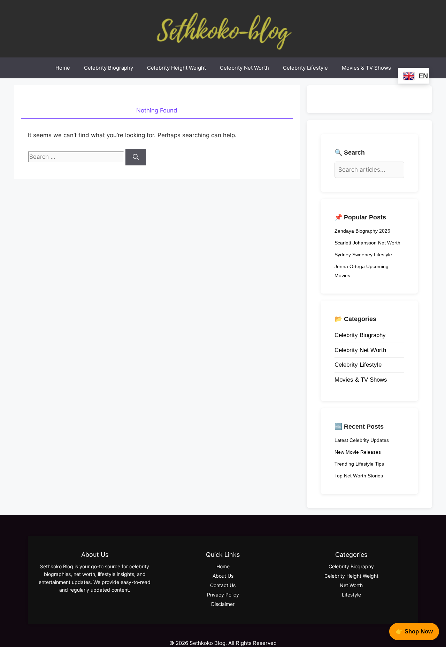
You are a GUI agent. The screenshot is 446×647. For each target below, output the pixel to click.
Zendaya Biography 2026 (362, 231)
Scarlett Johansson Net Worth (367, 242)
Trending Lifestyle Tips (359, 464)
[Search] (135, 157)
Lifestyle (351, 595)
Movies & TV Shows (366, 67)
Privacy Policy (223, 595)
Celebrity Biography (108, 67)
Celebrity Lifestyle (305, 67)
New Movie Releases (357, 452)
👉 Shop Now (414, 631)
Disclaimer (222, 604)
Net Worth (351, 585)
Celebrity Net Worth (244, 67)
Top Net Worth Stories (358, 475)
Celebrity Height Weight (176, 67)
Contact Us (223, 585)
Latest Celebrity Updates (361, 440)
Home (62, 67)
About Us (223, 576)
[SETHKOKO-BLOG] (223, 28)
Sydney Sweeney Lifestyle (363, 254)
